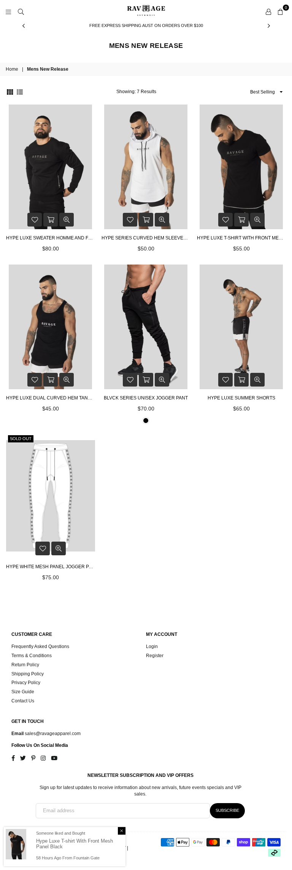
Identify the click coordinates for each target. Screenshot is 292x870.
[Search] (20, 11)
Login (152, 646)
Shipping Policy (27, 674)
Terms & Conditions (31, 655)
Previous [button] (23, 26)
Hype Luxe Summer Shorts (241, 398)
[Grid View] (10, 91)
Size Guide (22, 691)
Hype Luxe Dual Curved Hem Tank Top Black (50, 398)
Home (12, 69)
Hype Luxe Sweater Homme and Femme (50, 238)
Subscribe (227, 810)
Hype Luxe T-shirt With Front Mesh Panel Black (241, 238)
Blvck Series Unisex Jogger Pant (146, 398)
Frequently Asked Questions (40, 646)
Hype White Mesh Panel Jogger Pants (50, 566)
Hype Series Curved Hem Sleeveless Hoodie (146, 238)
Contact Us (22, 701)
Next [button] (268, 26)
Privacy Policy (25, 682)
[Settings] (268, 11)
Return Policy (25, 664)
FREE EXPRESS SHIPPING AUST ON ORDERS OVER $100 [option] (146, 25)
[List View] (20, 91)
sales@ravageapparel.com (52, 733)
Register (154, 655)
